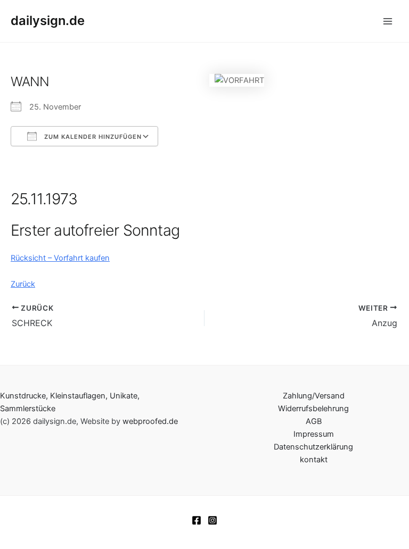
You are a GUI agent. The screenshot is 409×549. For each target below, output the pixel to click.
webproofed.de (150, 421)
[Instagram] (212, 520)
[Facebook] (196, 520)
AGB (314, 421)
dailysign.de (48, 20)
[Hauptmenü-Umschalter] (387, 20)
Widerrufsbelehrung (313, 408)
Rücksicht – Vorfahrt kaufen (60, 258)
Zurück (23, 284)
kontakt (314, 459)
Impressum (313, 434)
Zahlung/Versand (314, 396)
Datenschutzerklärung (313, 447)
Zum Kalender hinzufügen (92, 136)
